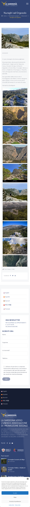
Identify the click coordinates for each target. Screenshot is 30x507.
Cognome (5, 342)
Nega (15, 497)
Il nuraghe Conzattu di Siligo (16, 459)
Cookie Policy (11, 504)
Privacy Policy (17, 504)
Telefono (4, 358)
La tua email (5, 350)
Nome (4, 334)
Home (5, 16)
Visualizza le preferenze (15, 501)
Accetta (15, 493)
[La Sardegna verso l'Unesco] (9, 4)
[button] (27, 479)
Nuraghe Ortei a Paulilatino (16, 476)
